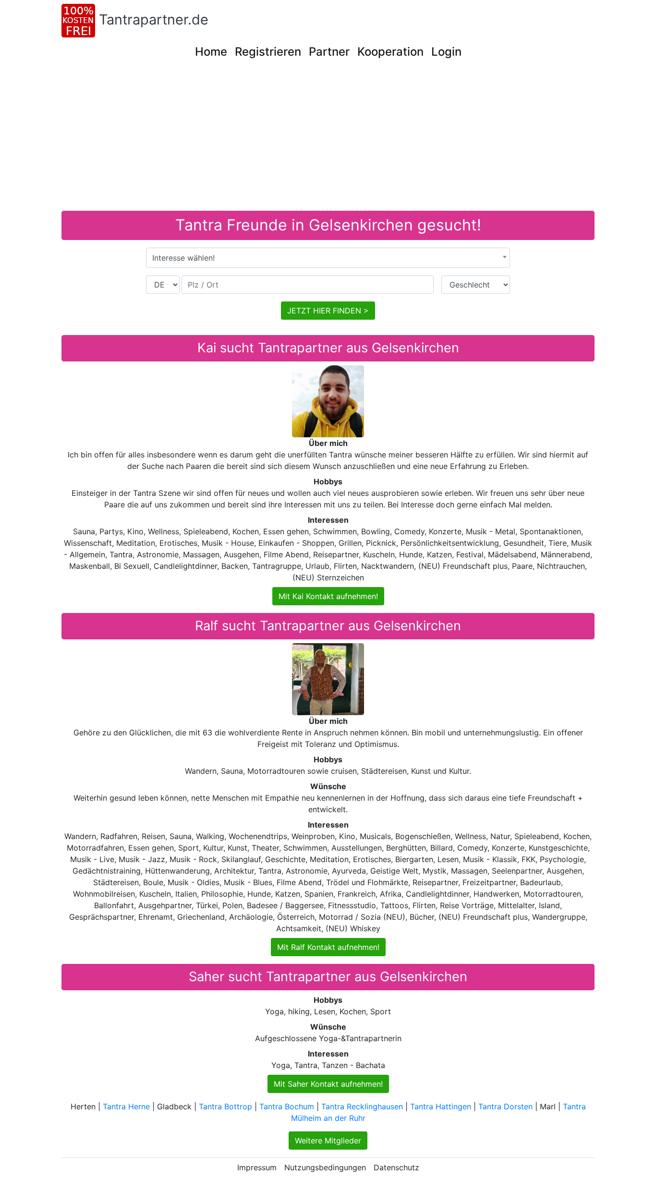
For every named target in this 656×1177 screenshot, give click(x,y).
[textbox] (328, 257)
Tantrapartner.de (153, 19)
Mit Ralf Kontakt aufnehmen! (328, 947)
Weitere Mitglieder (328, 1140)
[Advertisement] (349, 139)
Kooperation (390, 52)
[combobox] (328, 258)
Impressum (257, 1167)
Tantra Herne (126, 1106)
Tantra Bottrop (225, 1106)
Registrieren (268, 52)
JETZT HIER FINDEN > (328, 310)
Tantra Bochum (286, 1106)
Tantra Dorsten (505, 1106)
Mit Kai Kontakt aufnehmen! (328, 596)
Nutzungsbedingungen (325, 1167)
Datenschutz (396, 1167)
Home (211, 52)
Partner (329, 52)
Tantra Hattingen (440, 1106)
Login (446, 52)
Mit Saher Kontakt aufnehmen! (328, 1084)
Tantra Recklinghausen (362, 1106)
